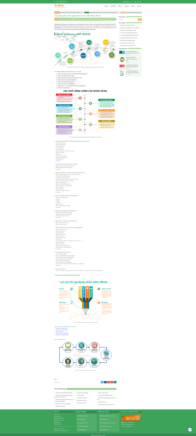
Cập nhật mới (123, 48)
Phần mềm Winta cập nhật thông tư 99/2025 (128, 30)
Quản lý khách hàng (81, 429)
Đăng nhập (126, 1)
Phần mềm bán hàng (104, 419)
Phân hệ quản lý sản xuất (81, 400)
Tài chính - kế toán (59, 420)
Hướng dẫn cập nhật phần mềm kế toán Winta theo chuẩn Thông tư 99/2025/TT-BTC (138, 12)
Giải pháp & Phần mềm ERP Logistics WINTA (128, 37)
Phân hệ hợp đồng (80, 395)
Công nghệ (58, 422)
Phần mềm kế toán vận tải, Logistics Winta (128, 45)
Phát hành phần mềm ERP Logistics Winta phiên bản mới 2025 (131, 59)
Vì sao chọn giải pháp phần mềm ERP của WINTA (129, 35)
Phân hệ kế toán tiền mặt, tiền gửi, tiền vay (106, 404)
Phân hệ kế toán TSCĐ (103, 402)
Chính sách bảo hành (60, 428)
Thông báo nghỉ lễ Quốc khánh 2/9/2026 (127, 25)
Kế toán (118, 12)
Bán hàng (82, 12)
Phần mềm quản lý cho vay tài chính (107, 415)
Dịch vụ (120, 6)
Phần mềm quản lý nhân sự (82, 426)
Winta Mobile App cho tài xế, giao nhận (127, 43)
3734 (77, 12)
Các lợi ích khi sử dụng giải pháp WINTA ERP (128, 32)
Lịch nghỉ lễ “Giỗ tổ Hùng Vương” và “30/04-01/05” (129, 27)
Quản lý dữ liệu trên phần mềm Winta (105, 395)
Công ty (106, 6)
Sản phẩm (113, 6)
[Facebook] (131, 1)
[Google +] (133, 1)
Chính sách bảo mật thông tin (62, 430)
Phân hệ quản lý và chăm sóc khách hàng (63, 403)
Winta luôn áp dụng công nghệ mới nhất (127, 40)
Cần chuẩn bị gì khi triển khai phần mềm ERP (64, 392)
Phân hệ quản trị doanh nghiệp (82, 392)
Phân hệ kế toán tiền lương (103, 392)
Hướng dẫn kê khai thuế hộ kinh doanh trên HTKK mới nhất (98, 12)
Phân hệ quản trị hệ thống (60, 406)
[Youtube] (135, 1)
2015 (113, 12)
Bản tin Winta (58, 424)
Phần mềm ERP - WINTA (82, 422)
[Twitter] (138, 1)
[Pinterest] (140, 1)
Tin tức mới (58, 414)
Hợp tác (127, 6)
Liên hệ (139, 6)
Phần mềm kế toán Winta (82, 415)
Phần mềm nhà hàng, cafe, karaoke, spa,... (108, 422)
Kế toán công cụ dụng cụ (81, 402)
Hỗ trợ (133, 6)
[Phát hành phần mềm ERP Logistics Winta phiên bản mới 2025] (122, 59)
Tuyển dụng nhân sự (60, 418)
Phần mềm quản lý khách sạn (106, 426)
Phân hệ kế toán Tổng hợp (82, 397)
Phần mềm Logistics (81, 419)
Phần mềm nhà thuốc (104, 429)
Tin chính (122, 23)
